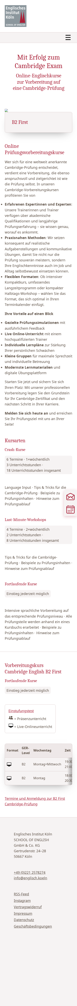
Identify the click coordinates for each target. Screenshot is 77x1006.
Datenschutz (24, 919)
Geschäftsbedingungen (33, 926)
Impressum (23, 913)
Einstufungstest (21, 710)
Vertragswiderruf (28, 906)
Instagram (22, 900)
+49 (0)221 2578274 (29, 872)
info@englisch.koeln (30, 878)
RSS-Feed (21, 894)
